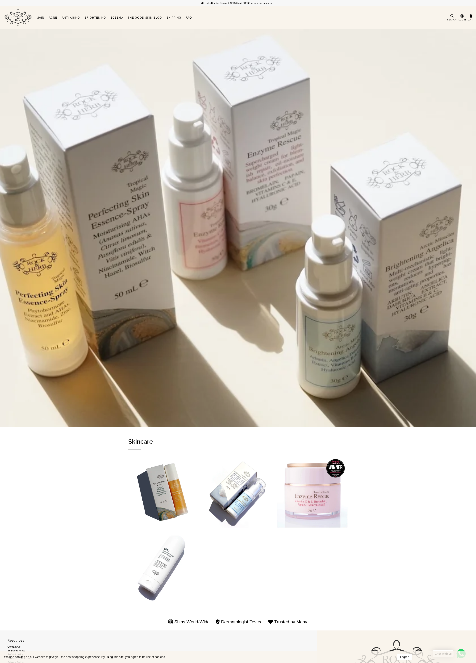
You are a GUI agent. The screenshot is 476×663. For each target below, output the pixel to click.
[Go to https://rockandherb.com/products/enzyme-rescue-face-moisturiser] (312, 492)
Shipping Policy (16, 650)
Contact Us (13, 646)
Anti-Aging (71, 17)
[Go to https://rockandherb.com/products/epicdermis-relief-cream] (163, 567)
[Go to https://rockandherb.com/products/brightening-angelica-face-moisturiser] (238, 492)
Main (40, 17)
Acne (53, 17)
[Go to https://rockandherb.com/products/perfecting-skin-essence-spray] (163, 492)
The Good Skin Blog (145, 17)
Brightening (95, 17)
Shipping (173, 17)
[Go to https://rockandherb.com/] (18, 17)
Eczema (116, 17)
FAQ (189, 17)
